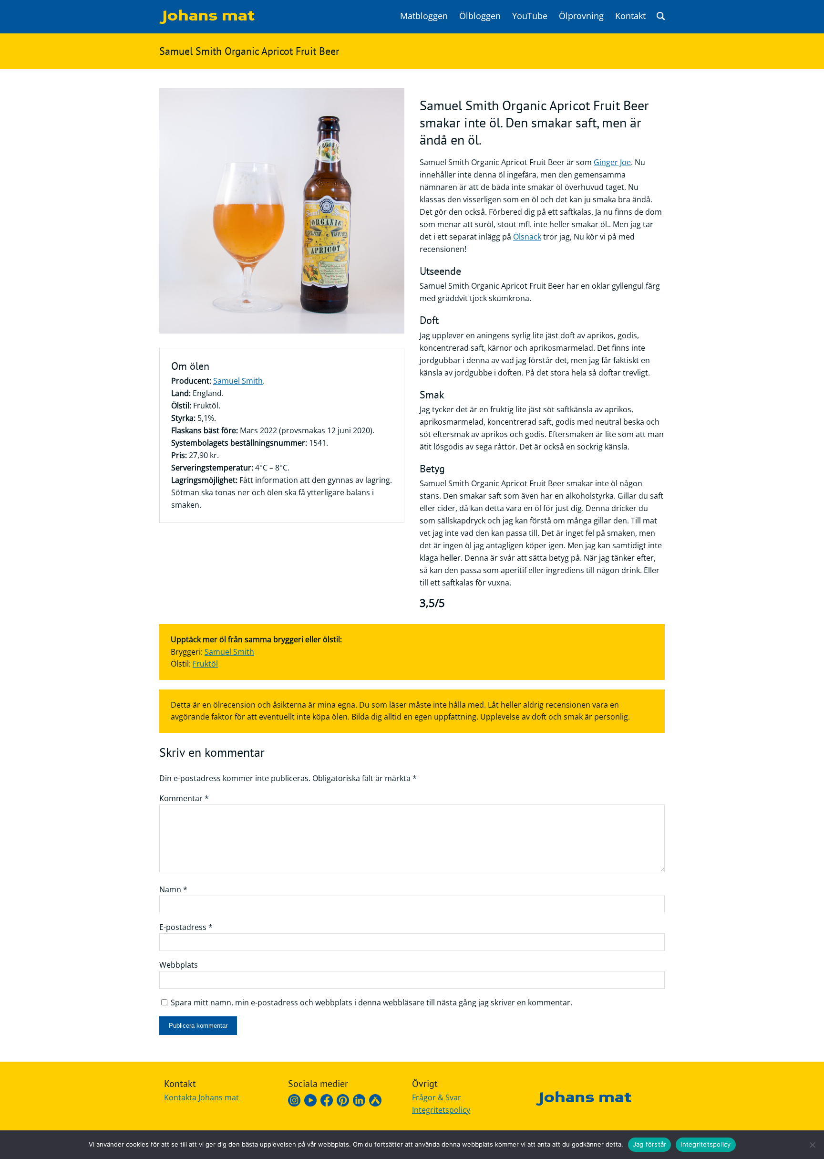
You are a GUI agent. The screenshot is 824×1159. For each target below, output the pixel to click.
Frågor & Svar (436, 1097)
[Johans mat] (207, 21)
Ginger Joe (612, 162)
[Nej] (812, 1144)
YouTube (529, 15)
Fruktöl (205, 663)
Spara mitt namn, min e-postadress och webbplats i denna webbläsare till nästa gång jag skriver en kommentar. (371, 1002)
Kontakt (630, 15)
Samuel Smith (238, 381)
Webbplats (178, 965)
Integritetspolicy (441, 1110)
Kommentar (184, 798)
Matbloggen (424, 15)
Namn (173, 889)
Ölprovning (581, 15)
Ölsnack (527, 236)
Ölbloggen (480, 15)
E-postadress (186, 927)
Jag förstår (650, 1144)
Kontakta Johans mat (201, 1097)
